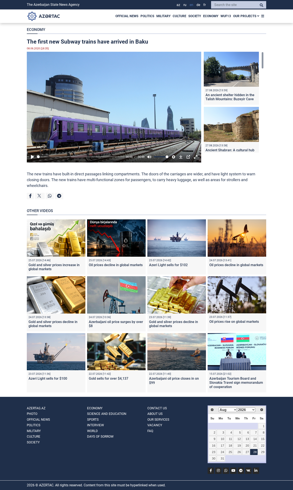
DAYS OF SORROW (100, 436)
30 (213, 458)
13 (247, 439)
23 (213, 452)
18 (230, 445)
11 (230, 439)
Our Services (158, 420)
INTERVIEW (95, 425)
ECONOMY (210, 16)
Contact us (157, 408)
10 (222, 439)
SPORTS (93, 420)
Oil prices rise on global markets (234, 322)
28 (255, 452)
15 (262, 439)
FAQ (150, 431)
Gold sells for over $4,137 (108, 378)
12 (239, 439)
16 (213, 445)
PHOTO (32, 414)
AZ (178, 5)
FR (204, 5)
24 (222, 452)
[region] (234, 102)
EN (191, 5)
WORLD (92, 431)
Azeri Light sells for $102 (168, 265)
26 (239, 452)
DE (198, 5)
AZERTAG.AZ (36, 408)
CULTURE (179, 16)
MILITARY (163, 16)
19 (239, 445)
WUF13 (226, 16)
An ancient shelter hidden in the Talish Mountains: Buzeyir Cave (229, 97)
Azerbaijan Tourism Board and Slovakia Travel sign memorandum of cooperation (236, 382)
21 (255, 445)
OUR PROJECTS (245, 16)
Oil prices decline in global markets (116, 265)
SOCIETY (194, 16)
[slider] (80, 157)
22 (262, 445)
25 (230, 452)
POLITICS (147, 16)
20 (247, 445)
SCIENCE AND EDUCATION (106, 414)
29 (262, 452)
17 (222, 445)
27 (247, 452)
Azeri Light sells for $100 (48, 378)
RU (184, 5)
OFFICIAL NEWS (126, 16)
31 (222, 458)
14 (255, 439)
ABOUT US (155, 414)
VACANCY (154, 425)
